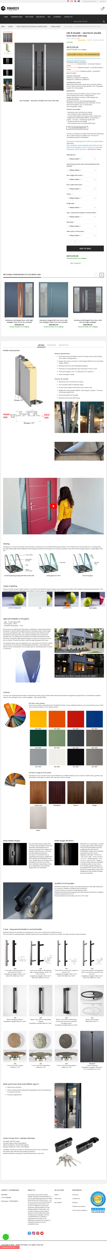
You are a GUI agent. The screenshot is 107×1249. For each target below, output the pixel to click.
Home (2, 26)
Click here (70, 143)
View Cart (58, 1199)
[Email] (67, 269)
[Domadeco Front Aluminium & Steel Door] (10, 8)
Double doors (55, 26)
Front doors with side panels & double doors (32, 26)
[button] (8, 49)
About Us (75, 1195)
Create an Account (89, 1)
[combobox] (89, 22)
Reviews (51, 345)
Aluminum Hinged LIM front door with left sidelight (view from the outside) (53, 321)
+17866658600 (13, 1201)
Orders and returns (78, 1206)
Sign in (57, 1195)
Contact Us (76, 1199)
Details (41, 345)
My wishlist (58, 1203)
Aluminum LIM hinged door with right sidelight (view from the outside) (19, 321)
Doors (10, 26)
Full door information (77, 128)
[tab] (41, 345)
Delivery (75, 1203)
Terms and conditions (79, 1210)
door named (72, 64)
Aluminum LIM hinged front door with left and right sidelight (88, 321)
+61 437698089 (6, 1198)
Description (63, 345)
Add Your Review (98, 40)
